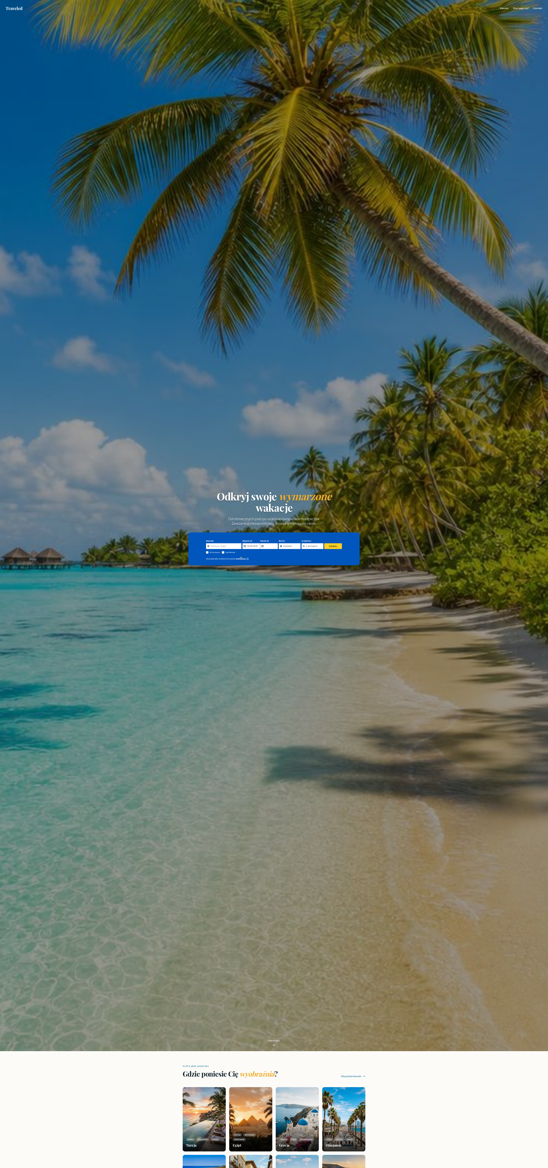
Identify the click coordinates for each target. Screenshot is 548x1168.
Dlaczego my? (521, 8)
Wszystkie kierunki (351, 1076)
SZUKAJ (333, 546)
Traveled (14, 8)
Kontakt (537, 8)
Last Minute (230, 552)
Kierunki (504, 8)
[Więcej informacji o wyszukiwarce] (248, 559)
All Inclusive (214, 552)
